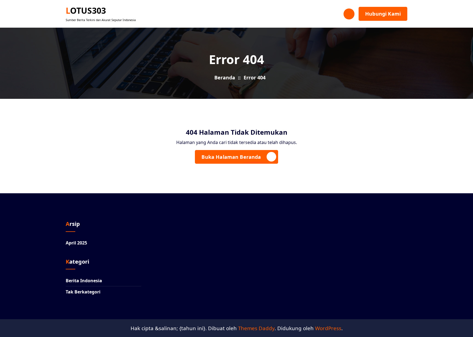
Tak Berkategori (83, 292)
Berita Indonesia (84, 281)
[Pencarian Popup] (349, 13)
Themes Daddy (256, 328)
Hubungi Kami (383, 13)
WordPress (328, 328)
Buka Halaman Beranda (231, 157)
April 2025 (76, 243)
